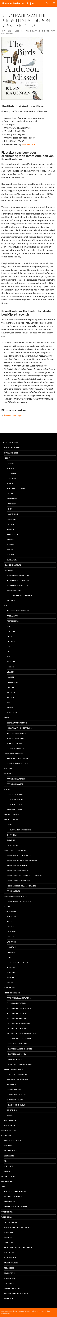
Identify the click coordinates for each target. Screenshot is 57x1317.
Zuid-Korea (12, 713)
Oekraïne (11, 952)
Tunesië (10, 545)
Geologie (8, 1242)
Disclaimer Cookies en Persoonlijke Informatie (18, 1311)
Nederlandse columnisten (19, 855)
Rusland (11, 972)
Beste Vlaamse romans (17, 723)
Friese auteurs (13, 891)
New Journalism (14, 1059)
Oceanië (7, 906)
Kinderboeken (10, 1151)
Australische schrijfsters (18, 580)
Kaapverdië (12, 499)
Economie (8, 1232)
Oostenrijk (12, 835)
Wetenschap (6, 1217)
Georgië (10, 927)
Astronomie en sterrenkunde (17, 1227)
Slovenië (11, 840)
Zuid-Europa (9, 1125)
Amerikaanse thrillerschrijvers (21, 1034)
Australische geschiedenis (19, 575)
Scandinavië (9, 988)
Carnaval (8, 1146)
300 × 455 (20, 31)
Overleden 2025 (11, 453)
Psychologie (10, 1278)
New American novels (16, 1054)
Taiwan (10, 708)
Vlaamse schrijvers (15, 738)
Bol (33, 144)
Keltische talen (11, 1202)
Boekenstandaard (12, 1141)
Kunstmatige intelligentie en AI (18, 1248)
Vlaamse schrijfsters (16, 733)
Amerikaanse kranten (17, 1018)
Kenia (9, 509)
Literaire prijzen (8, 1176)
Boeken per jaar (8, 1130)
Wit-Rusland (12, 983)
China (9, 626)
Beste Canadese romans (17, 758)
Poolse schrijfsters (19, 962)
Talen (3, 1186)
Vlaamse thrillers (15, 743)
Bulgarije (11, 916)
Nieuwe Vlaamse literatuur (19, 728)
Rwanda (10, 529)
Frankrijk (8, 774)
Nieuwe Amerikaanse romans (20, 1064)
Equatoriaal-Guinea (16, 489)
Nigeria (10, 524)
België (7, 718)
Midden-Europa (11, 820)
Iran (9, 646)
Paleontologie (11, 1263)
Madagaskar (12, 514)
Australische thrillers (17, 585)
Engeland (11, 1085)
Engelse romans (14, 1090)
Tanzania (11, 539)
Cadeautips (6, 1135)
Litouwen (11, 942)
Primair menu (53, 3)
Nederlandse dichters (17, 865)
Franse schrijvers (15, 784)
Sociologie (9, 1283)
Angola (10, 468)
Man (6, 1161)
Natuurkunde (10, 1258)
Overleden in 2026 (12, 448)
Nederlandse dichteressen (19, 901)
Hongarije (11, 932)
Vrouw (7, 1171)
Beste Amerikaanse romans (19, 1039)
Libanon (10, 672)
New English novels (16, 1105)
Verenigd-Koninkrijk (13, 1069)
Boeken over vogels (13, 415)
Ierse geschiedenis (15, 804)
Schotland (12, 1110)
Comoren (11, 478)
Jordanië (11, 662)
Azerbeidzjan (13, 621)
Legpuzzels (9, 1156)
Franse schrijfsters (16, 779)
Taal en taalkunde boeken (16, 1207)
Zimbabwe (11, 555)
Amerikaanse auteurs (16, 1003)
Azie (6, 606)
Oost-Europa (10, 911)
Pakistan (11, 687)
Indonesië (11, 641)
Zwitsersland (13, 845)
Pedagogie (9, 1268)
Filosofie (8, 1237)
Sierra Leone (12, 534)
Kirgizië (10, 667)
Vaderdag (8, 1166)
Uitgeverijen (7, 1212)
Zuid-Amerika (10, 1120)
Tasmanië (11, 601)
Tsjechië (10, 978)
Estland (10, 921)
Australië (8, 570)
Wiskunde (8, 1298)
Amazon (26, 144)
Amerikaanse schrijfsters (18, 1023)
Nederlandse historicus (18, 871)
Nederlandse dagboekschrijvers (22, 860)
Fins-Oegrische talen (13, 1197)
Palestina (11, 692)
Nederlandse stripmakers (18, 881)
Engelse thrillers (15, 1100)
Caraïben (8, 769)
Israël (9, 652)
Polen (9, 957)
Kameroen (11, 504)
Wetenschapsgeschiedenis (16, 1293)
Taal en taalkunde (12, 1288)
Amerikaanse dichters (17, 1013)
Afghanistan (12, 616)
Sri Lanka (11, 697)
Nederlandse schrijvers (15, 850)
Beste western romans (17, 1044)
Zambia (10, 550)
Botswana (11, 473)
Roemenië (11, 967)
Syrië (9, 702)
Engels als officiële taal (15, 1191)
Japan (9, 657)
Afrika (7, 458)
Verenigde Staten (12, 993)
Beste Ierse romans (15, 794)
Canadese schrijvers (13, 753)
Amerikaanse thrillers (17, 1028)
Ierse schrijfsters (15, 799)
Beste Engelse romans (17, 1074)
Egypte (10, 483)
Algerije (10, 463)
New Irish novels (14, 809)
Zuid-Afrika (12, 560)
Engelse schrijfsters (16, 1095)
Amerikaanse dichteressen (19, 1008)
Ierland (7, 789)
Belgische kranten (15, 748)
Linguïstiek (9, 1253)
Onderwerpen (7, 1181)
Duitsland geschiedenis (20, 830)
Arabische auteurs (12, 565)
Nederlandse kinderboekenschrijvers (24, 876)
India (9, 636)
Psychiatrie (9, 1273)
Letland (10, 937)
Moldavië (11, 947)
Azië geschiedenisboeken (18, 611)
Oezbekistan (12, 682)
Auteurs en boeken (9, 443)
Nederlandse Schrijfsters (15, 896)
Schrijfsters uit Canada (17, 764)
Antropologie (10, 1222)
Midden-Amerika (11, 815)
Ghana (10, 494)
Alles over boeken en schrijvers (18, 3)
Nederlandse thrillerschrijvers (21, 886)
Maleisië (10, 677)
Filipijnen (11, 631)
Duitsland (11, 825)
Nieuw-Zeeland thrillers (21, 595)
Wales (9, 1115)
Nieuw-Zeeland (13, 590)
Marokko (11, 519)
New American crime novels (19, 1049)
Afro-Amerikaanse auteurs (19, 998)
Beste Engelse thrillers (17, 1079)
